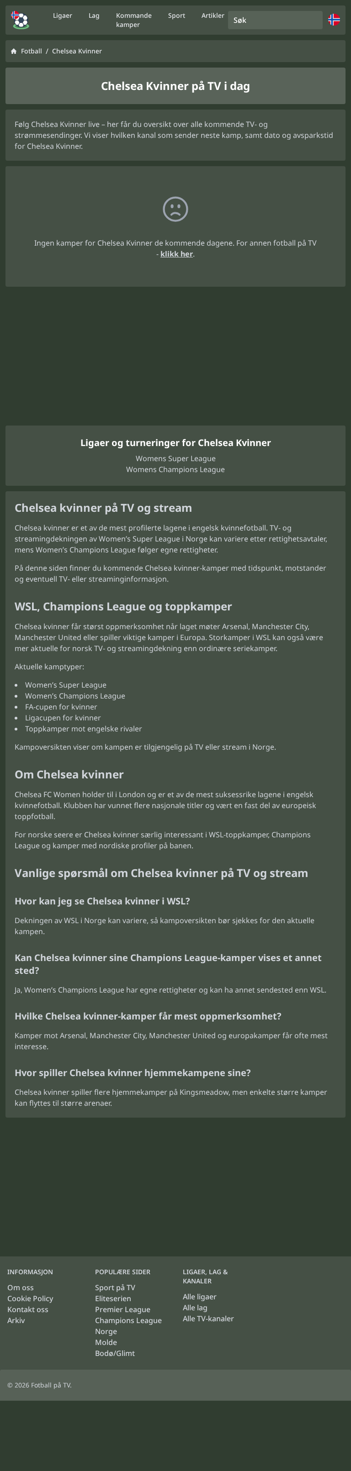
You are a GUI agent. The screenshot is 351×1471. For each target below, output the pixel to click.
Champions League (128, 1320)
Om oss (20, 1287)
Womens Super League (176, 458)
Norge (106, 1331)
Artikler (213, 15)
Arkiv (16, 1320)
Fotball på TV (50, 1385)
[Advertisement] (175, 356)
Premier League (122, 1309)
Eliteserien (113, 1298)
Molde (106, 1342)
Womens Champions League (175, 469)
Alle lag (195, 1308)
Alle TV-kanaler (208, 1318)
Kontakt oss (27, 1309)
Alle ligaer (200, 1297)
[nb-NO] (20, 20)
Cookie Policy (30, 1298)
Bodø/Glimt (115, 1353)
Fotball (31, 51)
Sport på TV (115, 1287)
